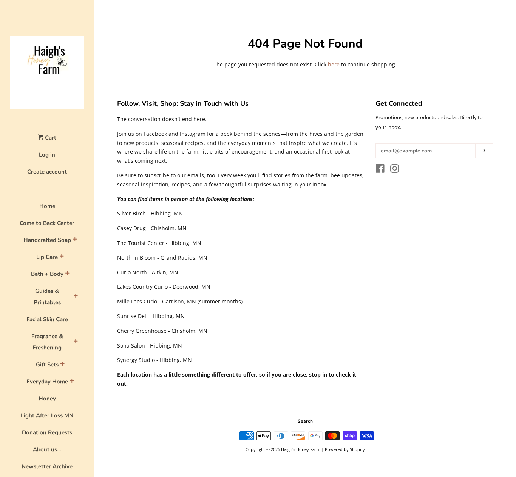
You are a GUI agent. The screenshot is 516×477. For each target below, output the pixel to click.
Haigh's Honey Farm (300, 449)
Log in (47, 154)
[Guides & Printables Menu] (75, 297)
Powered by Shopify (345, 449)
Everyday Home (47, 381)
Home (47, 206)
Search (305, 421)
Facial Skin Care (47, 319)
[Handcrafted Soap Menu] (75, 240)
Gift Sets (47, 364)
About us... (47, 449)
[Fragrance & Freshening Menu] (75, 342)
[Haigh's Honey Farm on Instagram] (394, 170)
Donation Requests (47, 432)
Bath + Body (47, 274)
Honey (47, 398)
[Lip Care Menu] (61, 257)
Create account (47, 171)
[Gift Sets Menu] (62, 365)
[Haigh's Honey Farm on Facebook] (380, 170)
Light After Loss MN (47, 415)
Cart (49, 138)
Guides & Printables (47, 296)
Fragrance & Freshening (47, 341)
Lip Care (47, 257)
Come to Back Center (47, 223)
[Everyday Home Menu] (72, 382)
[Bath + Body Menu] (67, 274)
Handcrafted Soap (47, 240)
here (334, 64)
